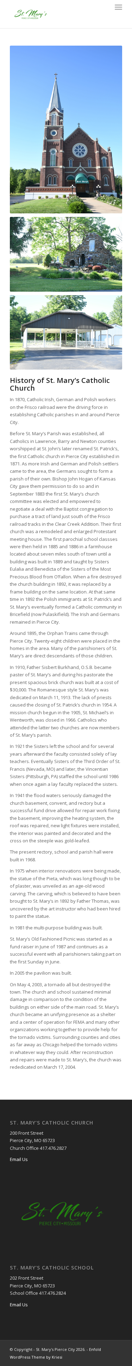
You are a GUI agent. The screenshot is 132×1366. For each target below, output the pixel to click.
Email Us (19, 1159)
